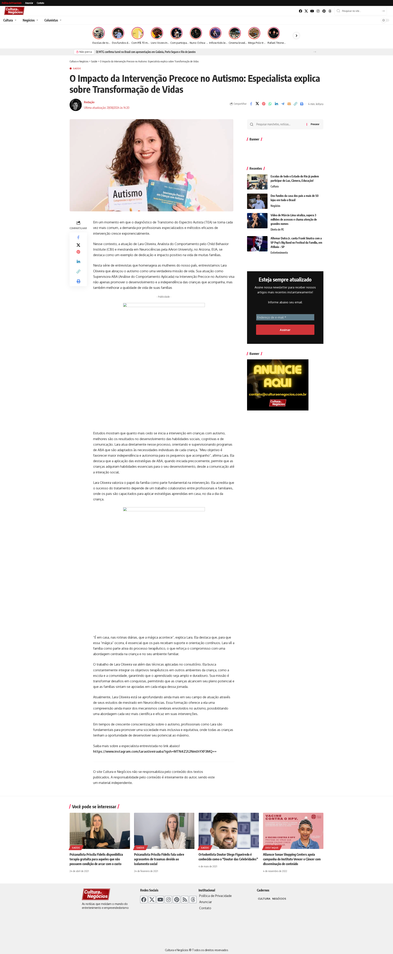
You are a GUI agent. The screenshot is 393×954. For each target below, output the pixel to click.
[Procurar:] (280, 124)
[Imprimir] (302, 104)
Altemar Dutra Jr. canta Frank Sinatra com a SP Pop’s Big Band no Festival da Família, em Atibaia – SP (296, 243)
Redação (89, 102)
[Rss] (184, 899)
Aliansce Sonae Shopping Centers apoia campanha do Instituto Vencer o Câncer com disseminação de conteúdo (292, 859)
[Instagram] (318, 11)
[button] (314, 51)
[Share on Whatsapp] (270, 104)
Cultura (275, 186)
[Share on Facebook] (251, 104)
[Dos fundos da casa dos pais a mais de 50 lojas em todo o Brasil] (257, 201)
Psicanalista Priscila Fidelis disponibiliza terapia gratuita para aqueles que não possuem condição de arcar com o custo (96, 859)
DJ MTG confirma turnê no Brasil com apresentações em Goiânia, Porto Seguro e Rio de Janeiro (145, 52)
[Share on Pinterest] (264, 104)
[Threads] (330, 11)
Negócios (275, 205)
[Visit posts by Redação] (76, 105)
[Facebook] (300, 11)
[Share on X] (257, 104)
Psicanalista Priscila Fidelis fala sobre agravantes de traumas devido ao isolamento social (159, 859)
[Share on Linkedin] (276, 104)
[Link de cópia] (295, 104)
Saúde (77, 68)
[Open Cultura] (15, 20)
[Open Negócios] (37, 20)
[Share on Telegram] (283, 104)
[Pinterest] (324, 11)
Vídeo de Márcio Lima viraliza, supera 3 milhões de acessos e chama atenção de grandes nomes (294, 219)
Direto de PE (277, 229)
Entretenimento (279, 252)
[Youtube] (312, 11)
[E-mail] (289, 104)
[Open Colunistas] (60, 20)
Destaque (272, 847)
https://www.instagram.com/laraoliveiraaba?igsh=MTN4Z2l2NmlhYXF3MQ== (155, 751)
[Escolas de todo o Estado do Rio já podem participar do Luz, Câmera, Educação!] (257, 181)
